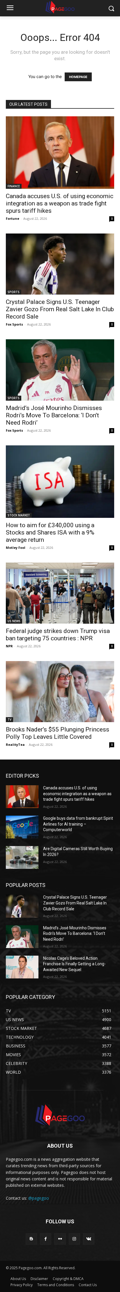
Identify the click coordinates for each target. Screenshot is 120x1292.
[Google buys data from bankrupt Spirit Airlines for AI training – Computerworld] (22, 827)
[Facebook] (45, 1239)
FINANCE (14, 186)
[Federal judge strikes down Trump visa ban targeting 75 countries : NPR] (60, 593)
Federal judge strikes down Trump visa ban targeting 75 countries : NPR (58, 634)
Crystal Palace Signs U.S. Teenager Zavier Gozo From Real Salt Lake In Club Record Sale (60, 309)
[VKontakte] (88, 1239)
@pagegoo (38, 1198)
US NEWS (14, 621)
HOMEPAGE (78, 77)
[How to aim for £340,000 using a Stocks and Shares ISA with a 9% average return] (60, 481)
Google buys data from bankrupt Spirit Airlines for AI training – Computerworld (78, 824)
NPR (9, 646)
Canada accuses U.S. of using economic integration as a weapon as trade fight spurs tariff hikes (59, 203)
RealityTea (15, 744)
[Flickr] (60, 1239)
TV (9, 719)
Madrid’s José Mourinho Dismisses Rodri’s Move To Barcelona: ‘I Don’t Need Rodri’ (54, 415)
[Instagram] (74, 1239)
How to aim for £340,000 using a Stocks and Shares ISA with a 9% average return (50, 532)
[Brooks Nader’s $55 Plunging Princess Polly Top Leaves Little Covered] (60, 691)
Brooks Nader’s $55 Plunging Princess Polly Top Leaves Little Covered (57, 733)
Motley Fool (15, 547)
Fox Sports (14, 324)
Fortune (12, 218)
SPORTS (14, 292)
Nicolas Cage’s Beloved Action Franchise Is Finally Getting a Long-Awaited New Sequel (74, 964)
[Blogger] (31, 1239)
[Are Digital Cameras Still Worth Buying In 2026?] (22, 857)
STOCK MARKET (19, 515)
